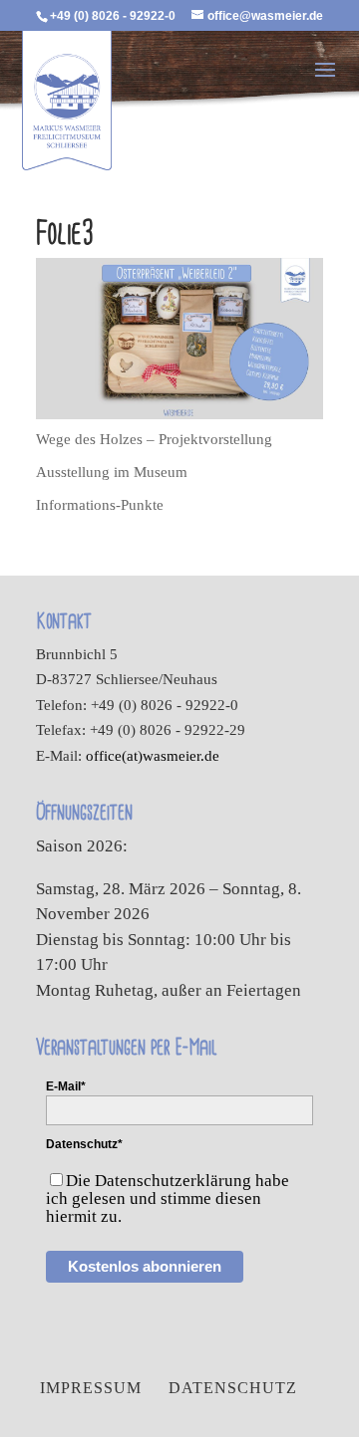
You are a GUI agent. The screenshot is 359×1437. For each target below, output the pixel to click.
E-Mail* (66, 1086)
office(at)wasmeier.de (152, 756)
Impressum (91, 1387)
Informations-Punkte (100, 505)
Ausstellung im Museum (111, 472)
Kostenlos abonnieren (144, 1266)
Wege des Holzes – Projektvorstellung (154, 439)
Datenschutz (233, 1387)
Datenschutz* (84, 1144)
